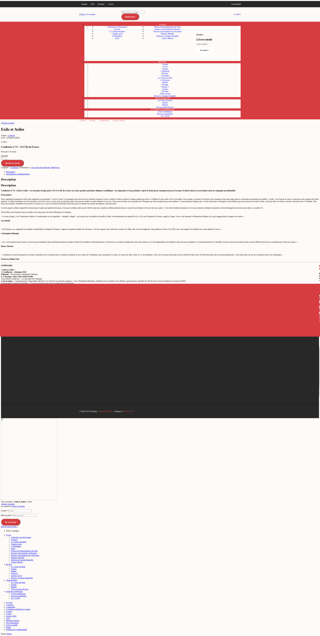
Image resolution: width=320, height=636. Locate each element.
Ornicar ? (14, 573)
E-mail (4, 511)
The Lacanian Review (19, 589)
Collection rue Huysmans (21, 537)
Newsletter (101, 4)
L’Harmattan (16, 546)
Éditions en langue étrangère (22, 560)
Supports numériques (14, 591)
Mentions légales (105, 411)
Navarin (14, 540)
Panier (8, 627)
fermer (9, 634)
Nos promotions (12, 623)
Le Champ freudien (18, 542)
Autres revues (16, 576)
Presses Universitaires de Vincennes (25, 555)
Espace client (11, 616)
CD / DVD (15, 598)
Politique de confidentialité (16, 629)
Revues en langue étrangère (22, 578)
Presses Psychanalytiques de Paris (24, 551)
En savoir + (204, 50)
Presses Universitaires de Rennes (24, 553)
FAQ (92, 4)
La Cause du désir (18, 567)
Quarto (13, 569)
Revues (93, 121)
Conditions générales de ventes (18, 609)
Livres (8, 535)
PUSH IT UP (128, 411)
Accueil (82, 121)
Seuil (13, 549)
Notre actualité (12, 625)
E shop (9, 614)
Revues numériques (18, 596)
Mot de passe (7, 515)
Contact (110, 4)
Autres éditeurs (17, 562)
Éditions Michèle (17, 558)
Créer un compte (18, 506)
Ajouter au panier (8, 504)
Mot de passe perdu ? (9, 527)
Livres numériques (18, 594)
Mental (13, 571)
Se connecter (10, 522)
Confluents (104, 121)
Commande (10, 607)
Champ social (16, 544)
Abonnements (11, 580)
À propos (84, 4)
